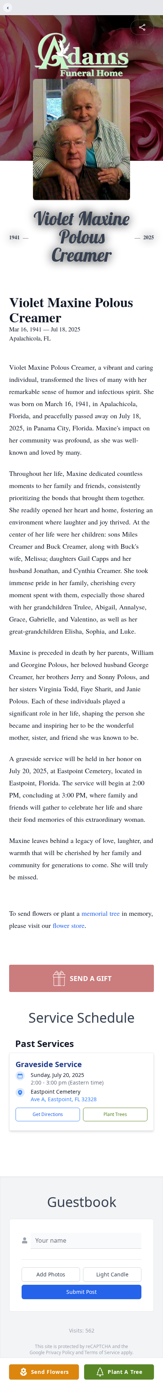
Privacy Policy (60, 1352)
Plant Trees (115, 1114)
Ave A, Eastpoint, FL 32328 (64, 1099)
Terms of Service (102, 1352)
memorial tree (101, 913)
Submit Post (81, 1291)
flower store (69, 925)
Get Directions (48, 1114)
